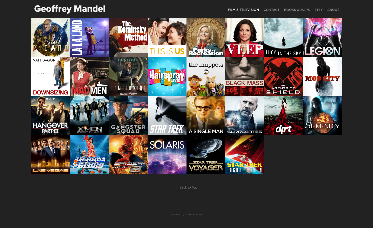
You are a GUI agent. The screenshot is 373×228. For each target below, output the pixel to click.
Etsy (319, 9)
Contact (271, 9)
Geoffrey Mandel (69, 8)
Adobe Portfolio (193, 214)
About (333, 9)
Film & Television (243, 9)
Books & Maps (297, 9)
